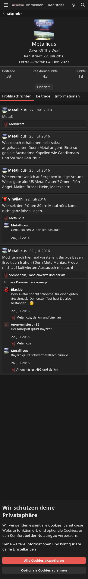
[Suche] (82, 5)
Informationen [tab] (67, 96)
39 (8, 76)
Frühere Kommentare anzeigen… (28, 282)
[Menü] (6, 5)
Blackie (17, 289)
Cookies (55, 525)
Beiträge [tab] (43, 96)
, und (37, 275)
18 (80, 76)
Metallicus (17, 110)
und (37, 369)
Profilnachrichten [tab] (17, 96)
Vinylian (15, 199)
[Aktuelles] (73, 5)
